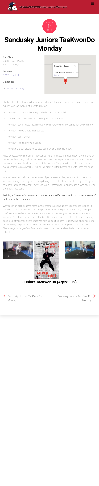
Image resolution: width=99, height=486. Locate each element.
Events (56, 75)
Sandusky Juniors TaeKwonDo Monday (49, 44)
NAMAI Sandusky (12, 75)
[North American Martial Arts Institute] (12, 10)
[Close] (75, 66)
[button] (65, 81)
